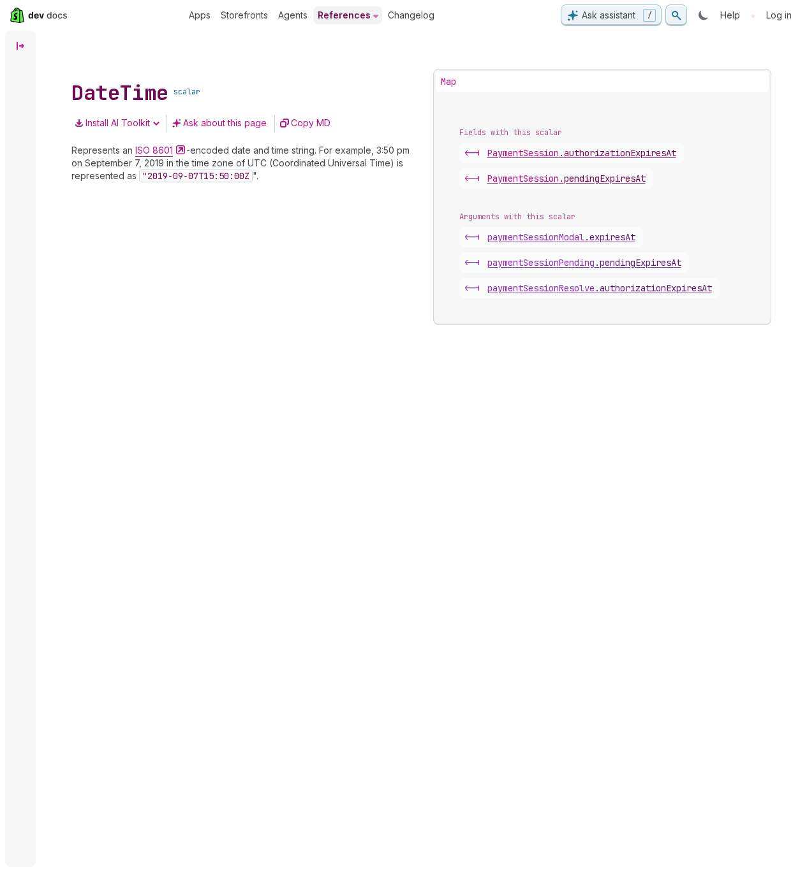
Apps (200, 15)
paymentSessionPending (584, 262)
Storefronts (244, 15)
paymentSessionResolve (599, 288)
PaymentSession (581, 153)
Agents (292, 15)
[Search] (676, 15)
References (344, 15)
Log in (779, 15)
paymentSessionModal (561, 237)
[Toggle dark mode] (703, 15)
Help (730, 15)
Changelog (411, 15)
